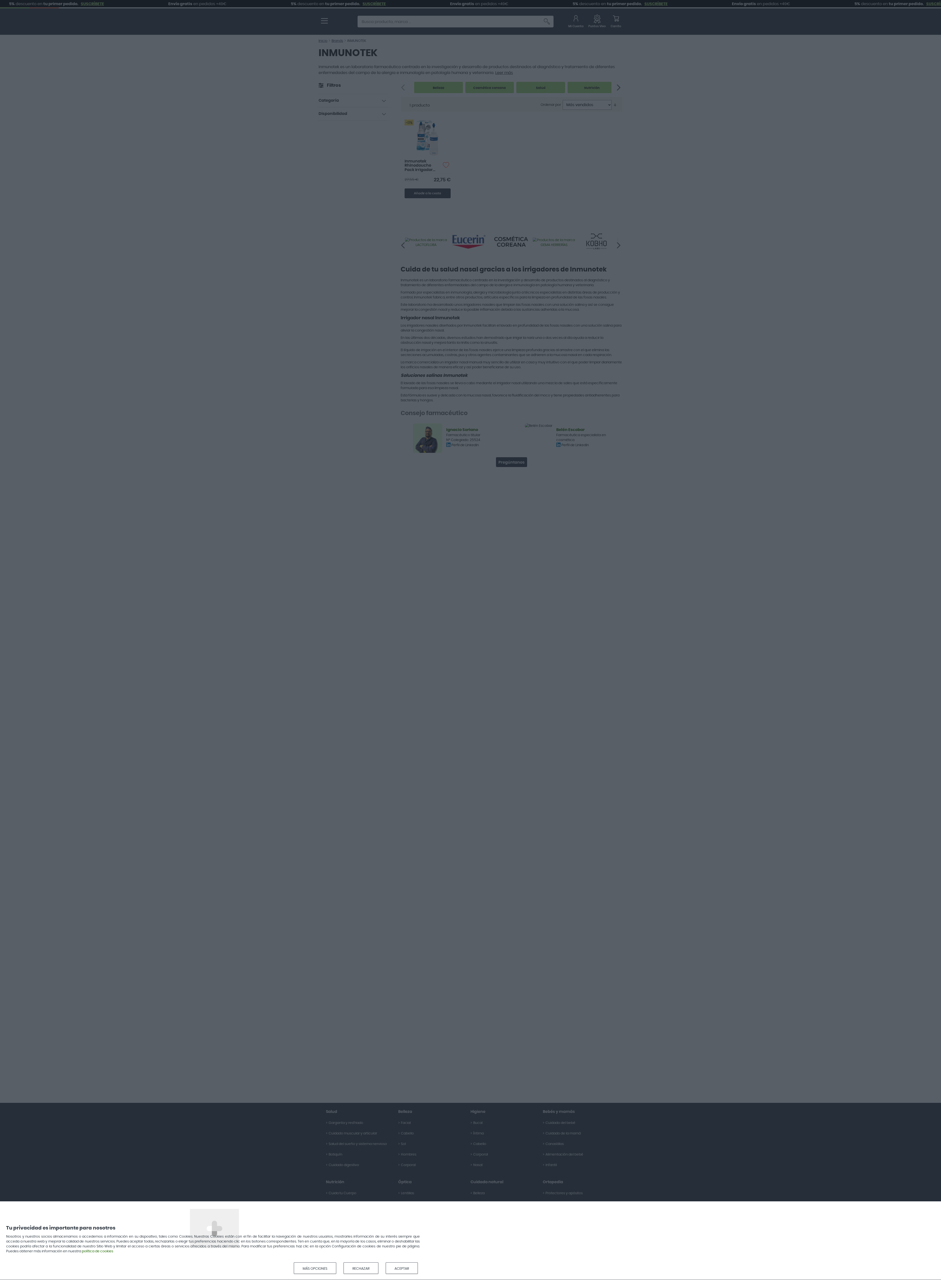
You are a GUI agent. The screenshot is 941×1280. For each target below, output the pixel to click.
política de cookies (97, 1251)
